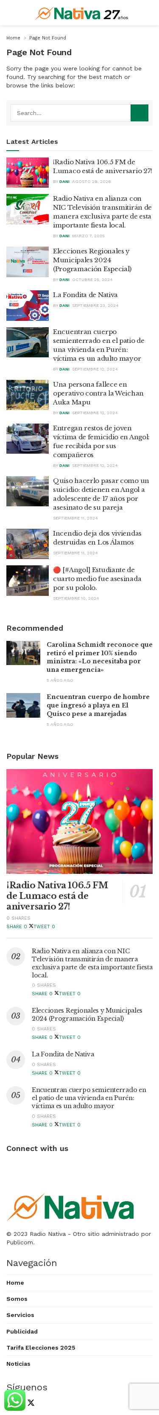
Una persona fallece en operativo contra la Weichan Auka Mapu (98, 393)
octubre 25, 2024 (92, 279)
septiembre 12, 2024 (95, 369)
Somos (17, 1298)
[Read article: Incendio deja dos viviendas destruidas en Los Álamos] (27, 544)
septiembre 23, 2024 (95, 305)
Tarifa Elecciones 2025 (40, 1347)
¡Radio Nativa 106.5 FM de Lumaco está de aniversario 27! (57, 896)
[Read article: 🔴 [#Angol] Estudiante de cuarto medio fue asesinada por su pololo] (27, 580)
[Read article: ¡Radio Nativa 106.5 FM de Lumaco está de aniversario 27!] (27, 172)
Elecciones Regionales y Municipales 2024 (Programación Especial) (92, 260)
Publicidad (22, 1331)
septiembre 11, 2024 (75, 518)
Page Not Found (47, 38)
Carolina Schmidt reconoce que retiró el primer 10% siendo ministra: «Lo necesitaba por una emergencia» (100, 657)
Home (13, 38)
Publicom (19, 1242)
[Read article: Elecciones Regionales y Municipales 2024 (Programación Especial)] (27, 262)
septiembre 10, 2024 (76, 598)
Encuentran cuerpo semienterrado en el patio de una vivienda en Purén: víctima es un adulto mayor (89, 1098)
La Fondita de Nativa (85, 295)
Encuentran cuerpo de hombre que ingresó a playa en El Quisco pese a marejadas (98, 705)
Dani (64, 181)
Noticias (18, 1363)
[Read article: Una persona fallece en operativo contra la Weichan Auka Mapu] (27, 395)
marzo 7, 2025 (88, 235)
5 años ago (60, 680)
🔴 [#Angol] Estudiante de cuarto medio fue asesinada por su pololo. (97, 579)
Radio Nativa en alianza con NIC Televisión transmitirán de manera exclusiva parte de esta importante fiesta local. (92, 963)
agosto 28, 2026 (91, 181)
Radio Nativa (48, 1233)
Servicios (20, 1314)
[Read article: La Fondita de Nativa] (27, 305)
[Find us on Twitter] (29, 1404)
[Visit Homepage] (81, 12)
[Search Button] (139, 112)
